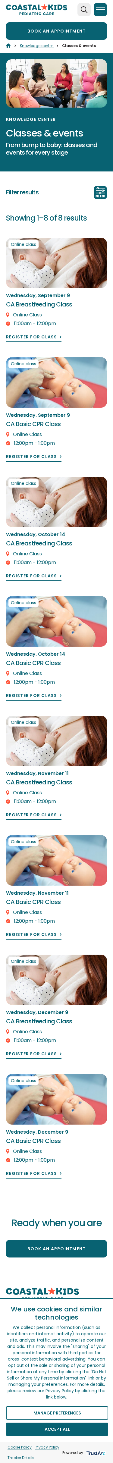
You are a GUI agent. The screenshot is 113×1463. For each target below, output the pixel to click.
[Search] (84, 9)
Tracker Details (21, 1457)
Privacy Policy (47, 1447)
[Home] (8, 45)
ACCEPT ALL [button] (57, 1429)
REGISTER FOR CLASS (31, 337)
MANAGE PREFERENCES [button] (57, 1413)
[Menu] (100, 9)
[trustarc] (95, 1453)
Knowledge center (37, 45)
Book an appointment (56, 31)
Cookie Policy (20, 1447)
